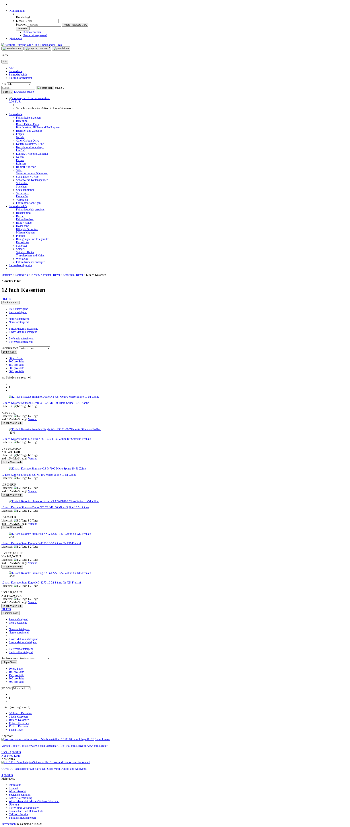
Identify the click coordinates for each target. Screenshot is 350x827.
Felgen (20, 134)
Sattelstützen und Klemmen (32, 173)
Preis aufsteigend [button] (18, 308)
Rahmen (21, 163)
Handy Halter (24, 222)
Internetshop (8, 823)
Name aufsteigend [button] (19, 318)
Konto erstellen (32, 32)
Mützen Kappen (25, 232)
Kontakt (13, 788)
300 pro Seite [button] (16, 368)
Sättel (19, 170)
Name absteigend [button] (19, 322)
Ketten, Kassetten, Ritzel (30, 143)
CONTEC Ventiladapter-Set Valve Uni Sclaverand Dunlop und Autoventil (44, 768)
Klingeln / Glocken (27, 229)
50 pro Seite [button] (16, 358)
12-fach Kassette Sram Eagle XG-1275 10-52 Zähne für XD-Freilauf (41, 582)
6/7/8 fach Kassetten (20, 713)
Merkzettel (15, 38)
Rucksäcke (22, 242)
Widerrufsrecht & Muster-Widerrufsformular (34, 801)
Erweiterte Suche (24, 91)
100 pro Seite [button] (16, 361)
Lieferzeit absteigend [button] (21, 341)
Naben (20, 157)
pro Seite (6, 377)
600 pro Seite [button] (16, 371)
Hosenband (22, 225)
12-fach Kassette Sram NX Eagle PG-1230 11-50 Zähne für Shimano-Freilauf (46, 438)
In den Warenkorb (12, 423)
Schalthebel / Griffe (27, 176)
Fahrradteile (15, 71)
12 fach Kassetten (19, 726)
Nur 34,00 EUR (11, 754)
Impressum (15, 784)
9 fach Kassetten (18, 716)
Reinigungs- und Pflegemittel (33, 239)
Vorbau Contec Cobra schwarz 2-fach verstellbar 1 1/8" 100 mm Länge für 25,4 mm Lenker (54, 745)
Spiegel (20, 248)
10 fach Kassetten (19, 719)
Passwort (21, 24)
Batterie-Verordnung (20, 797)
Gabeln (20, 137)
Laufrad (20, 150)
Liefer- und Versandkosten (24, 807)
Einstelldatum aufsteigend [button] (23, 328)
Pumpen (21, 235)
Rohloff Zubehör (26, 166)
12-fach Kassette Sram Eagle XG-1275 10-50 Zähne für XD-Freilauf (41, 543)
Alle (11, 67)
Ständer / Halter (25, 252)
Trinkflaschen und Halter (30, 255)
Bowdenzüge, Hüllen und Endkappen (38, 127)
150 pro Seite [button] (16, 364)
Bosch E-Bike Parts (27, 124)
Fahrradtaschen (25, 219)
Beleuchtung (23, 212)
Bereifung (22, 120)
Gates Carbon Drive (27, 140)
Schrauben (22, 183)
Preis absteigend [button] (18, 312)
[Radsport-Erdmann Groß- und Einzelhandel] (31, 44)
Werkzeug (22, 258)
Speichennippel (25, 189)
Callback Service (18, 814)
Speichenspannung (19, 794)
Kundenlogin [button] (17, 10)
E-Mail (20, 20)
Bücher (20, 216)
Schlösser (21, 245)
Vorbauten (22, 199)
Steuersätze (22, 193)
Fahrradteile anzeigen (28, 117)
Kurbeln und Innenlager (30, 147)
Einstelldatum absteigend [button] (23, 331)
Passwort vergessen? (35, 35)
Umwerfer (22, 196)
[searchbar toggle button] (61, 49)
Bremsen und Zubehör (29, 130)
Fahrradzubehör (18, 74)
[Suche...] (45, 88)
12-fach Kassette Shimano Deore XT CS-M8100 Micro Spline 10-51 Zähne (45, 507)
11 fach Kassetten (19, 723)
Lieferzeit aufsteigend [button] (21, 338)
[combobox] (10, 302)
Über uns (14, 804)
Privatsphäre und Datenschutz (26, 811)
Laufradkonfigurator (20, 77)
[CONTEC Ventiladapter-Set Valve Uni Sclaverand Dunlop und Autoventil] (45, 762)
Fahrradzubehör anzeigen (30, 209)
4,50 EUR (7, 775)
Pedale (20, 160)
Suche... (59, 87)
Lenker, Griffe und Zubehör (32, 153)
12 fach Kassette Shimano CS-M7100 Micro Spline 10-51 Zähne (38, 474)
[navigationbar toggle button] (12, 49)
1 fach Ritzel (16, 729)
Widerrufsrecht (17, 791)
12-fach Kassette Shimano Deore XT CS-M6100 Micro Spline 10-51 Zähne (45, 402)
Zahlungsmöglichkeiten (22, 817)
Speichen (21, 186)
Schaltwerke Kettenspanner (32, 179)
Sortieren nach (10, 347)
